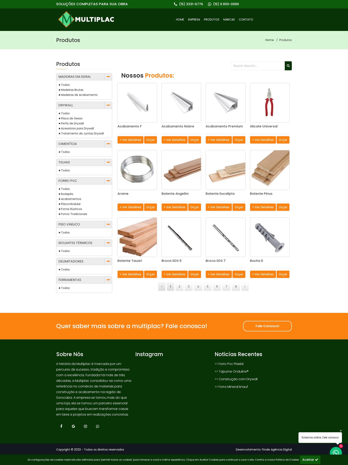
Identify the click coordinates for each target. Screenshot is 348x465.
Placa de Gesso (72, 118)
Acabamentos (71, 199)
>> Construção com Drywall (236, 379)
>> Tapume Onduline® (232, 371)
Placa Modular (71, 204)
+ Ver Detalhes (130, 140)
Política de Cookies (287, 459)
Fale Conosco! (267, 326)
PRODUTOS (211, 19)
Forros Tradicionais (74, 214)
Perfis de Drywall (72, 123)
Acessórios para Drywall (77, 128)
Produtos (68, 40)
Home (269, 40)
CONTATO (246, 19)
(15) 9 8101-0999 (226, 4)
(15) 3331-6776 (191, 4)
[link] (115, 19)
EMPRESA (194, 19)
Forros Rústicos (71, 209)
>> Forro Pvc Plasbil (229, 364)
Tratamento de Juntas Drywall (82, 133)
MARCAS (229, 19)
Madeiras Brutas (72, 90)
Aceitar (308, 459)
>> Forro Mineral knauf (231, 386)
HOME (180, 19)
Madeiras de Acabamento (79, 95)
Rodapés (67, 194)
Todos (65, 85)
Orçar (150, 140)
